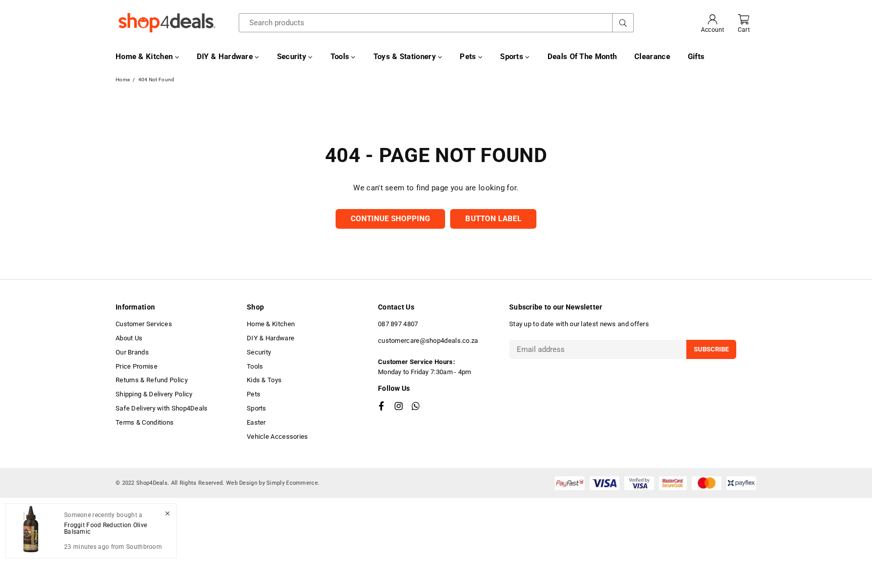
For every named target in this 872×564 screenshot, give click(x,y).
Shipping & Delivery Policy (154, 394)
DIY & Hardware (226, 56)
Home (123, 79)
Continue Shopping (390, 218)
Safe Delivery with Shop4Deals (162, 408)
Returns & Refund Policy (152, 380)
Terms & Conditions (145, 422)
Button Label (493, 218)
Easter (256, 422)
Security (293, 56)
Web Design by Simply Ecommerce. (272, 483)
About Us (129, 338)
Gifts (696, 56)
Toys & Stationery (405, 56)
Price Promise (136, 366)
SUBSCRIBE (711, 349)
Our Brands (132, 352)
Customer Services (144, 324)
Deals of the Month (582, 56)
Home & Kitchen (145, 56)
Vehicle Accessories (277, 436)
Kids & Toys (264, 380)
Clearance (652, 56)
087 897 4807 (398, 324)
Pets (469, 56)
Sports (512, 56)
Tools (341, 56)
